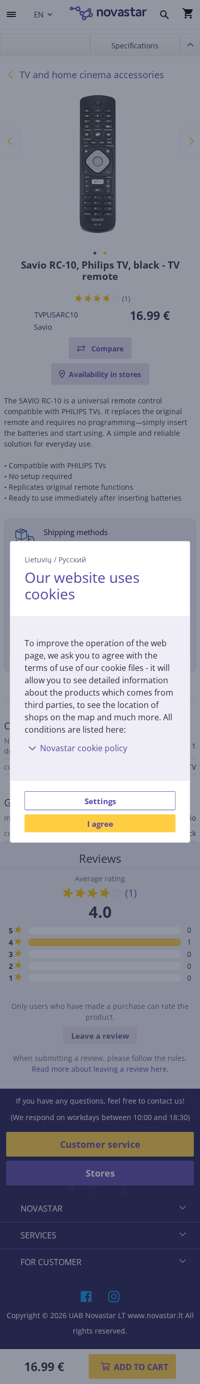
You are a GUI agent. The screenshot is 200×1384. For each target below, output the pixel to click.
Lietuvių (38, 559)
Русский (72, 559)
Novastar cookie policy (83, 748)
